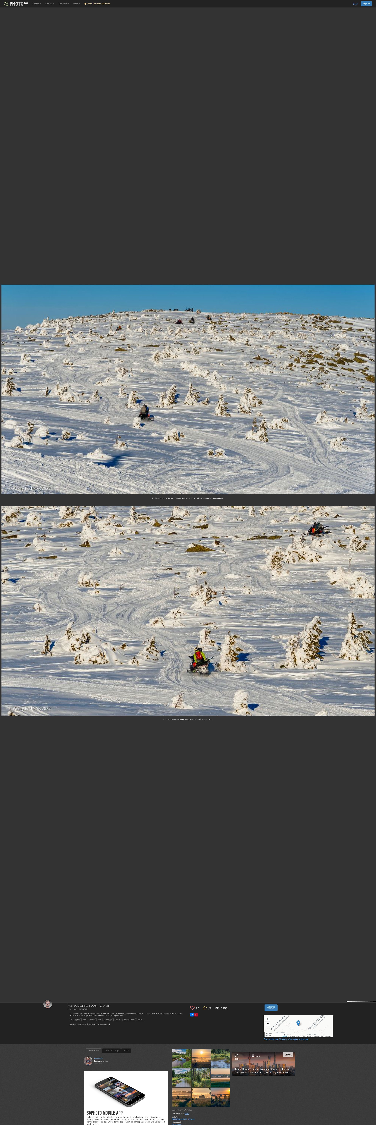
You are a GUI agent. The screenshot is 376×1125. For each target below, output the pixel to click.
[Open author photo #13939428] (220, 1078)
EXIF (126, 1050)
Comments (93, 1050)
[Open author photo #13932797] (182, 1097)
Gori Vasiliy (98, 1058)
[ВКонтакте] (192, 1014)
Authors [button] (49, 4)
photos (187, 1110)
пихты (92, 1020)
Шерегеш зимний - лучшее (183, 1119)
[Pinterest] (196, 1014)
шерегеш (118, 1020)
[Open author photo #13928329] (201, 1097)
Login (355, 4)
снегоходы (108, 1020)
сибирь (140, 1020)
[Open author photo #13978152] (201, 1059)
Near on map (111, 1050)
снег (99, 1020)
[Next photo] (373, 488)
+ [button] (268, 1019)
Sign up (366, 4)
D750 (187, 1114)
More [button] (76, 4)
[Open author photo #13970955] (182, 1078)
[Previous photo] (3, 488)
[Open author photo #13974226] (220, 1059)
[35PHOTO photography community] (16, 3)
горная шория (129, 1020)
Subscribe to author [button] (271, 1008)
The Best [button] (63, 4)
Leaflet (284, 1036)
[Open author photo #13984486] (182, 1059)
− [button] (268, 1023)
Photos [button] (36, 4)
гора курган (75, 1020)
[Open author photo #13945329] (201, 1078)
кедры (85, 1020)
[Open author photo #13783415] (220, 1097)
